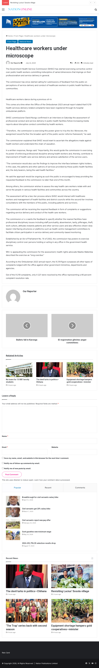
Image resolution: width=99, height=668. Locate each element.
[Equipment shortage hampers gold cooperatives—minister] (80, 369)
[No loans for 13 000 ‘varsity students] (19, 369)
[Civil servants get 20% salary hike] (13, 512)
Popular (17, 487)
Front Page (18, 36)
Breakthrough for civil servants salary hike (40, 497)
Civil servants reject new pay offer (36, 520)
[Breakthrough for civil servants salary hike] (13, 501)
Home (10, 36)
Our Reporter (15, 63)
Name (5, 436)
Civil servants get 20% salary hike (36, 509)
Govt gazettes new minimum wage (36, 532)
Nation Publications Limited (46, 663)
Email (5, 447)
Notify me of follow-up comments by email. (22, 463)
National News (25, 42)
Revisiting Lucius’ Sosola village (22, 3)
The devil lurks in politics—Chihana (26, 591)
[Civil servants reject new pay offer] (13, 524)
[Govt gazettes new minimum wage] (13, 535)
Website (54, 447)
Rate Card (6, 653)
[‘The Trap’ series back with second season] (27, 611)
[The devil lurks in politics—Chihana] (49, 369)
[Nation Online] (20, 9)
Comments (80, 487)
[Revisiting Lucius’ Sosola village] (72, 576)
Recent (48, 487)
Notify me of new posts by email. (17, 468)
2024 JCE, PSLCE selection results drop (39, 543)
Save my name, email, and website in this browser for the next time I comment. (36, 458)
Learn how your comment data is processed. (52, 480)
